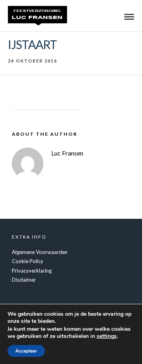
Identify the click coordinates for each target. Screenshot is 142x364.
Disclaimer (24, 280)
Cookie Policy (27, 261)
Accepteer (26, 351)
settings (107, 336)
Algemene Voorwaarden (39, 252)
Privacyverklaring (32, 270)
